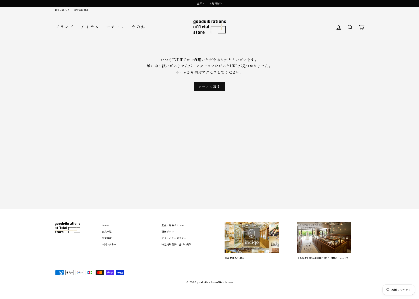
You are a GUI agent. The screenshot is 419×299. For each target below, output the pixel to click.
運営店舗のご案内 (234, 258)
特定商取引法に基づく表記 (176, 244)
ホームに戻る (209, 86)
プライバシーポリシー (173, 238)
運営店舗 (107, 238)
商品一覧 (107, 231)
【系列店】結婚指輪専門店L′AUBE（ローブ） (323, 258)
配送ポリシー (168, 231)
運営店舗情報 (81, 10)
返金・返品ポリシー (172, 225)
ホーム (105, 225)
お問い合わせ (62, 10)
